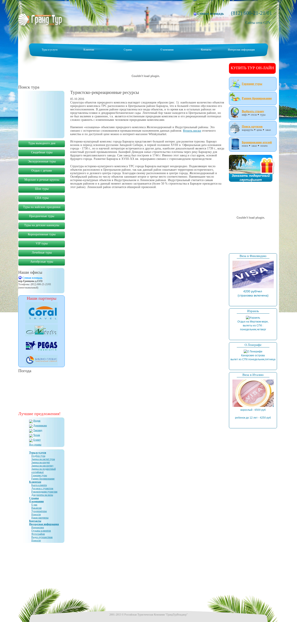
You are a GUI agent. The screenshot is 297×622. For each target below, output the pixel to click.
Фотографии (38, 533)
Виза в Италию (253, 374)
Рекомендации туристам (44, 491)
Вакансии (36, 507)
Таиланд (37, 430)
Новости (36, 514)
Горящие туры (39, 475)
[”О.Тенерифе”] (253, 351)
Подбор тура (38, 455)
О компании (167, 49)
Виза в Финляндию (253, 256)
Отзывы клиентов (41, 530)
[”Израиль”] (253, 317)
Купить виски (192, 130)
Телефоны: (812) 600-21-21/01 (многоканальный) (34, 282)
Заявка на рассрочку (42, 465)
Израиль (253, 311)
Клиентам (88, 49)
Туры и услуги (49, 49)
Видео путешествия (42, 537)
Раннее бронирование (43, 478)
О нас (34, 504)
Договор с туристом (42, 488)
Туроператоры (39, 511)
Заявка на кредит (40, 462)
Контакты (206, 49)
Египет (37, 439)
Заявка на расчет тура (43, 459)
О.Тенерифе (253, 345)
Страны (128, 49)
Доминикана (40, 425)
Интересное (37, 527)
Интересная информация (241, 49)
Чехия (36, 435)
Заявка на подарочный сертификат (43, 470)
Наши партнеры (39, 517)
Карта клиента (39, 485)
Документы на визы (42, 494)
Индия (36, 420)
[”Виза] (253, 287)
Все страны (35, 444)
